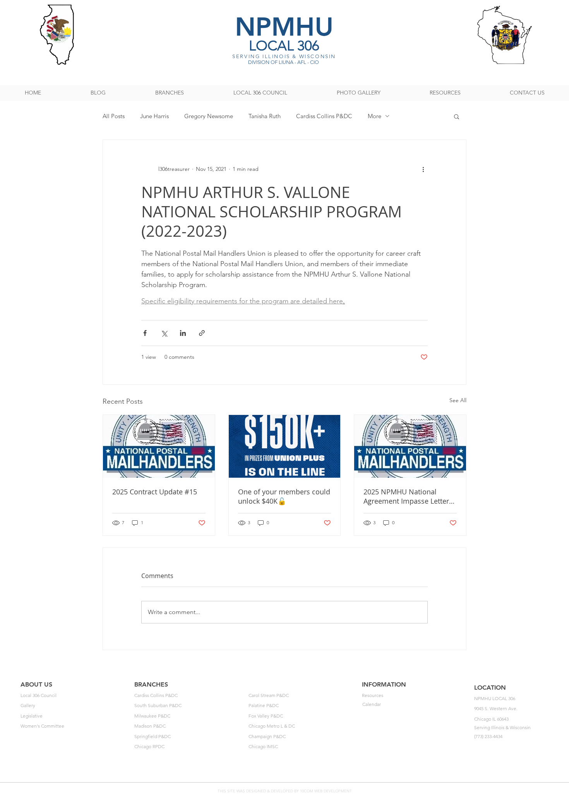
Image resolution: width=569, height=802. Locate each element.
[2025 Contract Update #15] (159, 446)
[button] (456, 116)
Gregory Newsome (208, 116)
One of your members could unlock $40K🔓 (284, 496)
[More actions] (423, 169)
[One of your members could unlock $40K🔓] (285, 446)
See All (457, 400)
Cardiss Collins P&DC (324, 116)
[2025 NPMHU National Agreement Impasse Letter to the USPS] (410, 446)
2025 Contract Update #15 (154, 491)
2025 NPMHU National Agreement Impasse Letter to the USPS (406, 496)
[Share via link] (202, 333)
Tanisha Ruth (265, 116)
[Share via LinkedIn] (183, 333)
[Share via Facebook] (145, 333)
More (374, 116)
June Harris (154, 116)
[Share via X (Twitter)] (164, 333)
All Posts (114, 116)
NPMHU (284, 26)
